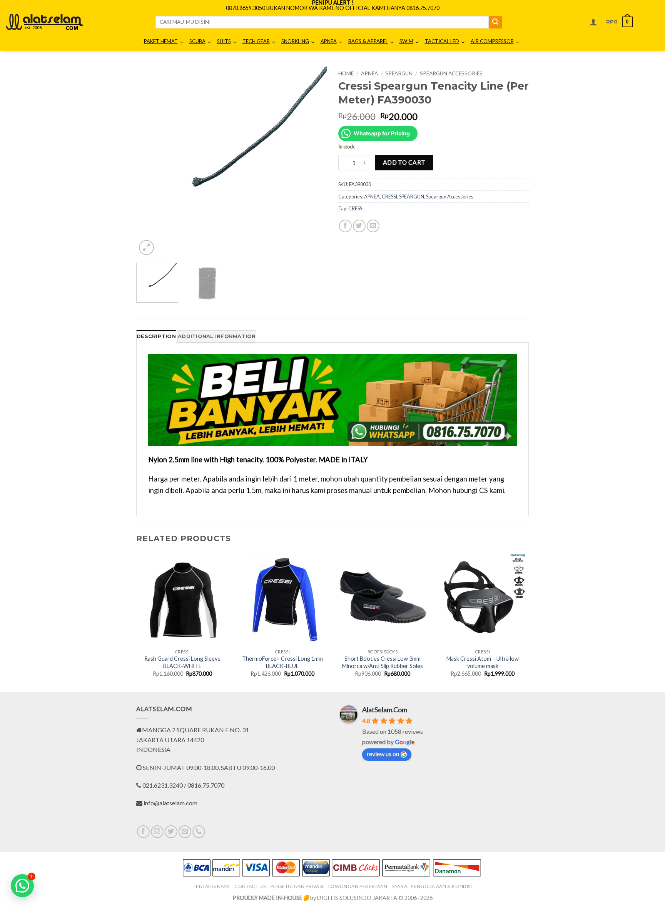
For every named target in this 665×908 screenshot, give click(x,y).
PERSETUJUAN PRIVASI (297, 886)
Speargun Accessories (451, 73)
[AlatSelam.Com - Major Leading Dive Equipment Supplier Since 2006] (44, 22)
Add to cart (404, 162)
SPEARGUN (399, 73)
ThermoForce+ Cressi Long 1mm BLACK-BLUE (282, 662)
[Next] (313, 162)
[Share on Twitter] (359, 226)
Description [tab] (156, 336)
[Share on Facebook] (345, 226)
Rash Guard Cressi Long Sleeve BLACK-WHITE (182, 662)
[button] (593, 21)
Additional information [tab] (217, 336)
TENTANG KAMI (211, 886)
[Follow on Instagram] (157, 831)
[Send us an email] (185, 831)
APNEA (369, 73)
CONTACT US (250, 886)
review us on (383, 753)
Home (346, 73)
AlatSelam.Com (384, 709)
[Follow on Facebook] (143, 831)
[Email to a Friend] (373, 226)
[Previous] (150, 162)
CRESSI (389, 196)
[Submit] (495, 22)
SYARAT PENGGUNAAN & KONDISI (432, 886)
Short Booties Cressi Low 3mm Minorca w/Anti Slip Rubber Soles (382, 662)
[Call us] (198, 831)
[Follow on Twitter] (171, 831)
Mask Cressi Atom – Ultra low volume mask (482, 662)
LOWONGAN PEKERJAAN (358, 886)
